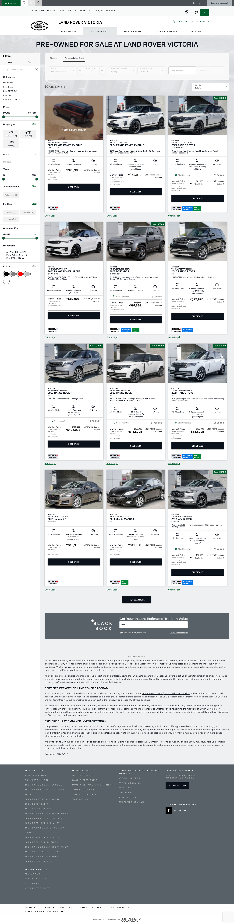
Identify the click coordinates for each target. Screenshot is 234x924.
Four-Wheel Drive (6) (16, 255)
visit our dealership (72, 741)
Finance (53, 58)
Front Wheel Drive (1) (16, 258)
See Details (74, 187)
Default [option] (198, 88)
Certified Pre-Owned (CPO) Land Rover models (166, 693)
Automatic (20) (11, 195)
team (155, 741)
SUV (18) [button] (28, 136)
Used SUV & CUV (10, 91)
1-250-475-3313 (47, 11)
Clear (34, 124)
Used (10, 61)
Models (7, 161)
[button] (11, 3)
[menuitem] (68, 31)
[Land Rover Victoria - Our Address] (186, 12)
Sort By (198, 85)
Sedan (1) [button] (11, 145)
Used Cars (7, 95)
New (30, 61)
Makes (6, 154)
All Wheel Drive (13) (16, 252)
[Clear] (36, 69)
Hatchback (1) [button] (11, 136)
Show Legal (50, 216)
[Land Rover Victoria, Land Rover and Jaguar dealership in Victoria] (39, 25)
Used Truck (8, 87)
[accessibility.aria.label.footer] (131, 920)
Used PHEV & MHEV (11, 99)
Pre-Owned (8, 83)
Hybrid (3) (11, 219)
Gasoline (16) (28, 212)
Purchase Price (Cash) (74, 58)
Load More (139, 599)
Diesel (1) (11, 212)
